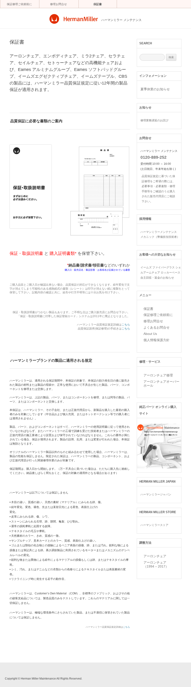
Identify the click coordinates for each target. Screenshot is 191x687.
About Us (150, 334)
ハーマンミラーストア (154, 524)
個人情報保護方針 (156, 340)
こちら (126, 324)
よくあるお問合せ (156, 327)
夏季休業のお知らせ (155, 89)
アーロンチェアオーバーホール (161, 383)
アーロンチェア (154, 556)
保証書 (97, 4)
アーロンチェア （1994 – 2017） (156, 564)
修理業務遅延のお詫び (154, 120)
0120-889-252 (153, 157)
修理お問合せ (58, 4)
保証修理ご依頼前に (19, 4)
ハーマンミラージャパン (155, 494)
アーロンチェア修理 (158, 375)
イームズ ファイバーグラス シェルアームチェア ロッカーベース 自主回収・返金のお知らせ (160, 272)
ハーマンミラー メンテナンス (121, 20)
